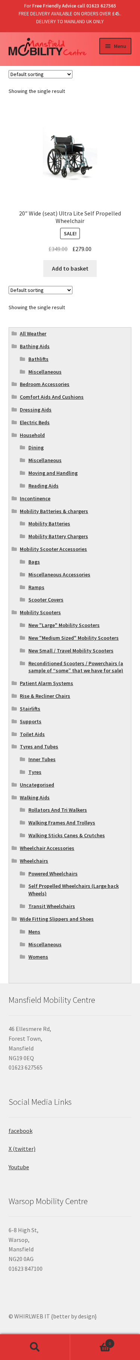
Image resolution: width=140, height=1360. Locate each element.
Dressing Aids (36, 409)
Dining (36, 447)
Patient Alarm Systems (46, 683)
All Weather (33, 333)
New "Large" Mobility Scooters (64, 625)
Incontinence (35, 498)
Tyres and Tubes (39, 746)
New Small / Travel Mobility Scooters (70, 650)
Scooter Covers (45, 599)
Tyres (34, 772)
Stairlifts (30, 708)
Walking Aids (35, 797)
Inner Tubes (42, 759)
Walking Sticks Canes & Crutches (66, 835)
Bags (34, 561)
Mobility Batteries (49, 523)
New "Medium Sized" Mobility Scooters (73, 637)
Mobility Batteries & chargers (54, 511)
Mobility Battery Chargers (58, 536)
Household (32, 435)
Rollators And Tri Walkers (57, 809)
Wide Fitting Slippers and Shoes (57, 919)
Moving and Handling (53, 473)
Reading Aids (43, 485)
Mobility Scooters (40, 612)
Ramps (36, 587)
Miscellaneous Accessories (59, 574)
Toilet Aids (32, 734)
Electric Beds (35, 422)
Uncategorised (37, 784)
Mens (34, 931)
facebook (20, 1130)
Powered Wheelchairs (53, 873)
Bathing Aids (35, 346)
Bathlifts (38, 359)
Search (35, 1347)
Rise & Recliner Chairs (45, 696)
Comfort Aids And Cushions (52, 396)
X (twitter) (22, 1148)
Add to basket (70, 268)
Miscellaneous (45, 371)
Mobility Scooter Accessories (53, 549)
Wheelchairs (34, 860)
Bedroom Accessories (44, 384)
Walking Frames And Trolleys (61, 822)
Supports (30, 721)
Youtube (19, 1167)
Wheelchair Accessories (47, 848)
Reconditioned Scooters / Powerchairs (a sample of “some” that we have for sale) (75, 667)
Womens (38, 956)
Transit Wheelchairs (51, 906)
